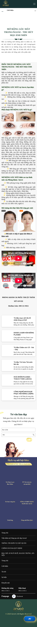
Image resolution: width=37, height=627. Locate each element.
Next (35, 10)
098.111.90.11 (6, 590)
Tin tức (4, 572)
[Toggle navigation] (34, 4)
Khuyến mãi (6, 583)
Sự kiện (4, 577)
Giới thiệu (10, 10)
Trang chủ (5, 533)
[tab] (18, 538)
